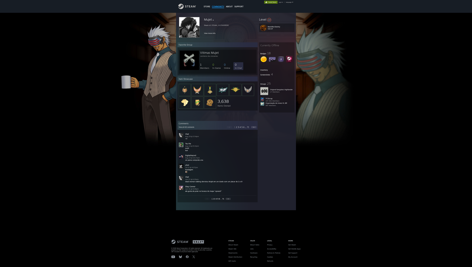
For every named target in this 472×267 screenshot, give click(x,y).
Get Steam (292, 245)
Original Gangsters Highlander (281, 90)
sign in (281, 2)
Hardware (253, 253)
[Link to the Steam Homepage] (187, 8)
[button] (277, 19)
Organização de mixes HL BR (276, 103)
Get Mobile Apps (294, 249)
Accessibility (271, 249)
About (229, 6)
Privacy (269, 245)
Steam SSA (232, 249)
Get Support (292, 253)
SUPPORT (238, 6)
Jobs (252, 249)
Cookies (270, 257)
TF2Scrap (269, 98)
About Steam (233, 245)
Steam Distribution (235, 257)
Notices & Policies (273, 253)
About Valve (254, 245)
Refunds (270, 261)
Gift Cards (232, 261)
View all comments (186, 127)
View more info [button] (209, 33)
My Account (292, 257)
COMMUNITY (218, 6)
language (289, 2)
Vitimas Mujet (209, 52)
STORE (207, 6)
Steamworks (232, 253)
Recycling (253, 257)
